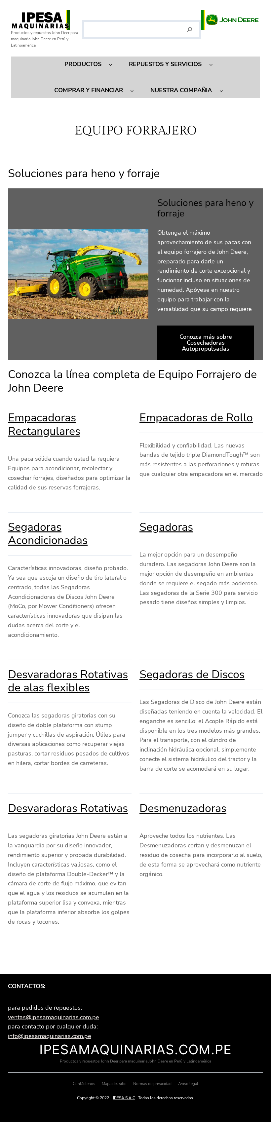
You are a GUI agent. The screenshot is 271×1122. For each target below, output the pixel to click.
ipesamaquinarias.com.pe (135, 1049)
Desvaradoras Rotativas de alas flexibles (68, 681)
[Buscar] (190, 29)
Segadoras (166, 527)
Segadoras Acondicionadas (48, 534)
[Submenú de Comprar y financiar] (132, 90)
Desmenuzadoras (182, 808)
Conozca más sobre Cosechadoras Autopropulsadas (205, 343)
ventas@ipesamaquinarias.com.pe (53, 1017)
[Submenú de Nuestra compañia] (221, 90)
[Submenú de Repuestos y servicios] (211, 64)
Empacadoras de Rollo (196, 417)
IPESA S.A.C (124, 1098)
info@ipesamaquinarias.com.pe (49, 1036)
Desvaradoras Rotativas (68, 808)
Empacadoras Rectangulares (44, 424)
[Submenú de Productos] (110, 64)
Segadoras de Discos (192, 674)
